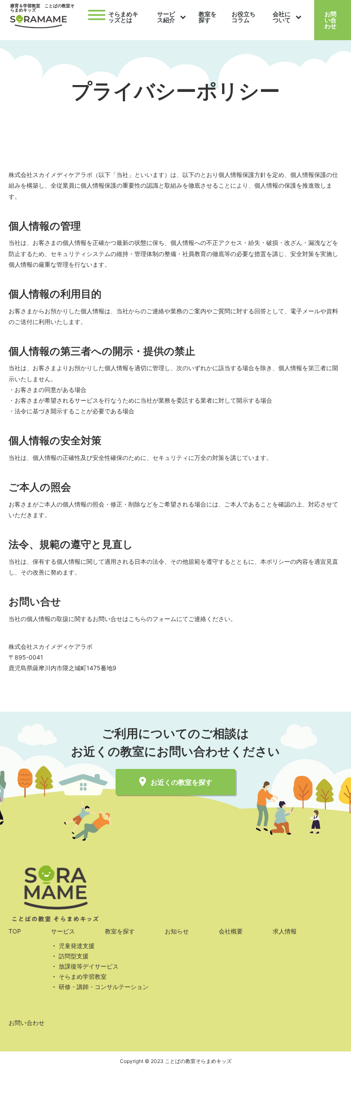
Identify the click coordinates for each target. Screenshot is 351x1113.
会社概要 (231, 931)
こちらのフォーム (152, 618)
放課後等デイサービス (89, 966)
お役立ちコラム (244, 17)
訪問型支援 (74, 956)
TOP (15, 931)
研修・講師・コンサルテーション (104, 986)
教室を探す (208, 17)
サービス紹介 (166, 17)
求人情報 (285, 931)
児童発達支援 (77, 945)
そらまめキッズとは (123, 17)
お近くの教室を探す (181, 782)
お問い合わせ (330, 19)
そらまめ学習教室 (83, 976)
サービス (63, 931)
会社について (282, 17)
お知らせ (177, 931)
